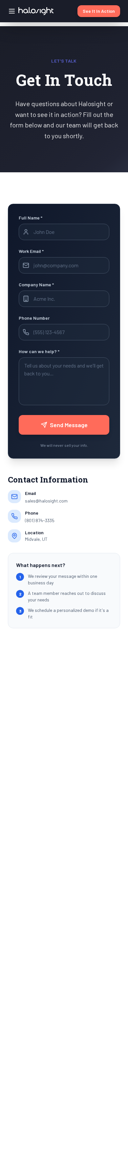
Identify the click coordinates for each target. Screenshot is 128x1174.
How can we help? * (39, 351)
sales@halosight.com (46, 500)
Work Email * (31, 251)
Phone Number (34, 318)
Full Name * (30, 217)
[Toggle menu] (12, 11)
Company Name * (36, 284)
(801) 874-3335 (39, 520)
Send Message (69, 424)
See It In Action (99, 11)
